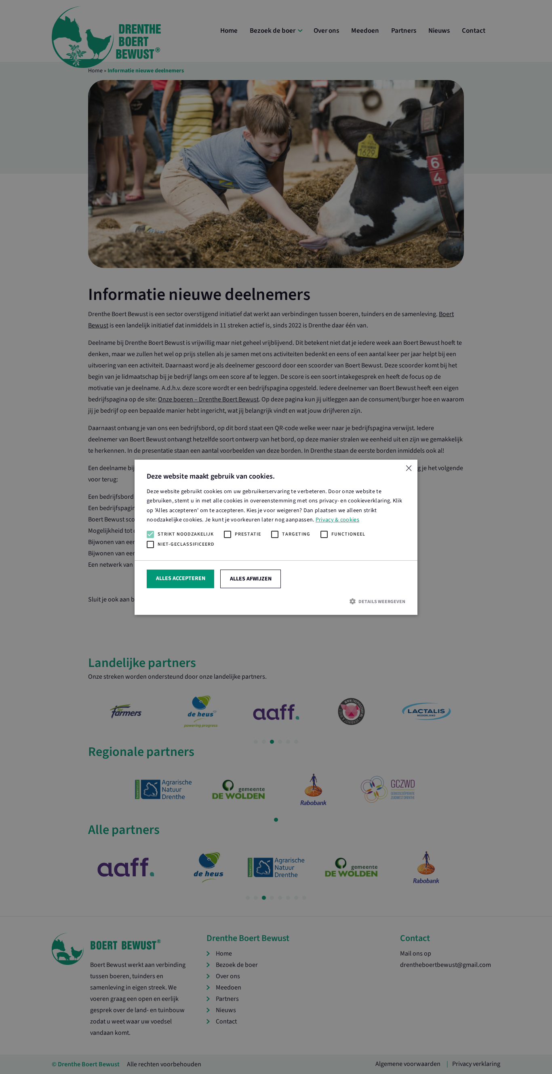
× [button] (408, 469)
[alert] (276, 537)
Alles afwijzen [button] (251, 578)
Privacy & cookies (337, 519)
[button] (276, 601)
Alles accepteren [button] (180, 578)
